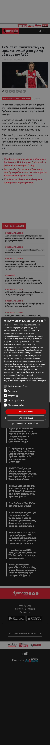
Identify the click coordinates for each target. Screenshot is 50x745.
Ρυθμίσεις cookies (21, 380)
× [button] (45, 320)
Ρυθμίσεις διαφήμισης (17, 375)
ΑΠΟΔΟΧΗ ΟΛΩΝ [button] (26, 412)
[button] (25, 423)
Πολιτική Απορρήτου (37, 380)
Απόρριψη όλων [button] (26, 418)
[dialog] (25, 372)
